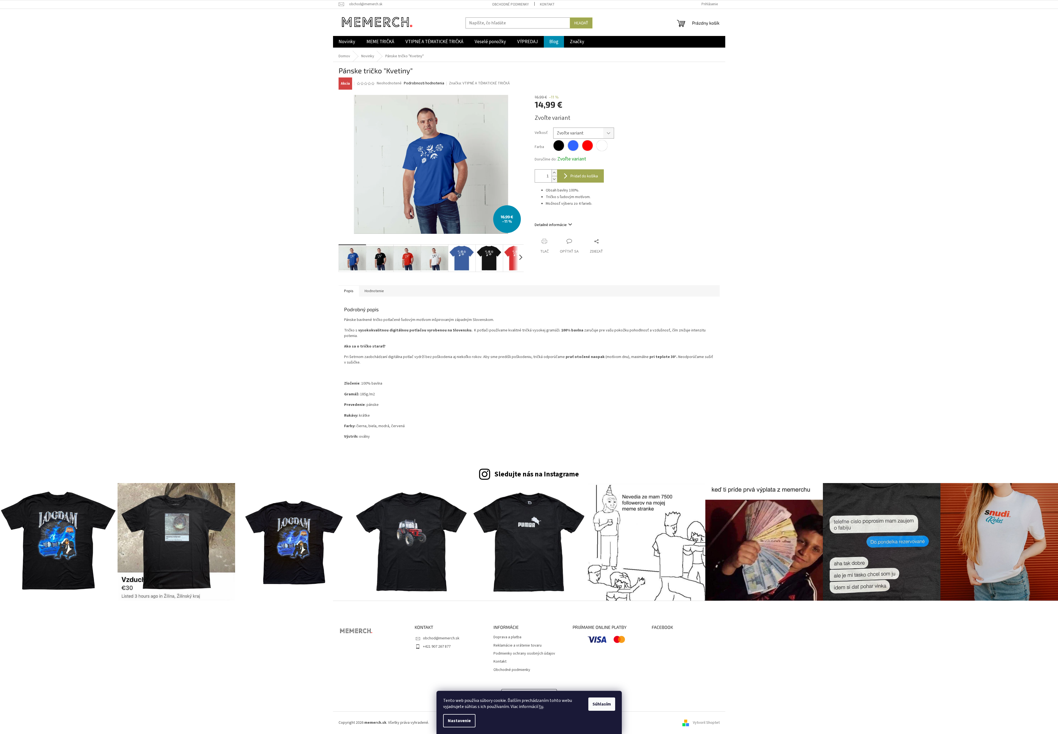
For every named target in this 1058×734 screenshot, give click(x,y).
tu (541, 707)
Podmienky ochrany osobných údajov (524, 653)
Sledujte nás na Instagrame (536, 474)
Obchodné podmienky (510, 4)
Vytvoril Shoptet (706, 722)
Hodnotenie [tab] (374, 291)
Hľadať (581, 22)
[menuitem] (347, 42)
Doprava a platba (507, 637)
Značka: (479, 83)
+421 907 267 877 (437, 646)
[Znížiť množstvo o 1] (554, 179)
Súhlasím (601, 704)
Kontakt (547, 4)
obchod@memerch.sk (441, 638)
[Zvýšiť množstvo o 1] (554, 173)
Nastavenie (459, 721)
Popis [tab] (348, 291)
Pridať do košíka (584, 175)
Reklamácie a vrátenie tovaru (517, 645)
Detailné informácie (551, 225)
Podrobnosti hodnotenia (424, 83)
